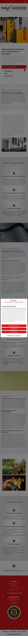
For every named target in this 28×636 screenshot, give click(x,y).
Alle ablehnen (14, 329)
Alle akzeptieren (14, 332)
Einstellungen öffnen (14, 325)
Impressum (18, 335)
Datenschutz (10, 335)
